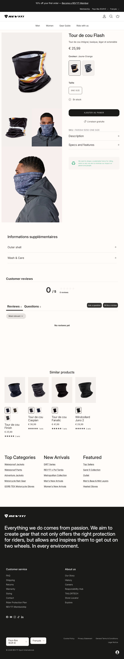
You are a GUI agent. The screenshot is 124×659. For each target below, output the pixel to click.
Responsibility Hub (74, 589)
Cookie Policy (69, 638)
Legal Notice (113, 642)
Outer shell (14, 247)
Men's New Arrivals (53, 481)
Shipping (10, 580)
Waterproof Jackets (14, 464)
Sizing (9, 593)
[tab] (32, 307)
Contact (10, 598)
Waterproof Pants (13, 470)
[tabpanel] (62, 335)
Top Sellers (88, 464)
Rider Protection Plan (16, 602)
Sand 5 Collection (91, 470)
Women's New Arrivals (55, 486)
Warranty (10, 589)
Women (49, 25)
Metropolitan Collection (55, 475)
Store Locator (71, 598)
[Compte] (103, 16)
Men (38, 25)
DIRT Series (49, 464)
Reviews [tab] (14, 306)
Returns (10, 584)
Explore (68, 602)
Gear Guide (64, 25)
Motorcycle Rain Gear (15, 481)
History (68, 580)
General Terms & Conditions (107, 638)
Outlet (86, 475)
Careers (69, 584)
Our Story (70, 575)
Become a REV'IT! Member (75, 3)
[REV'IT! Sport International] (14, 16)
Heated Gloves (90, 486)
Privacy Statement (85, 638)
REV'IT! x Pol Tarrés (53, 470)
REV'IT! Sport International (23, 650)
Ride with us (82, 25)
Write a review (110, 305)
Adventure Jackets (14, 475)
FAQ (8, 575)
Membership (85, 9)
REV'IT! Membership (16, 607)
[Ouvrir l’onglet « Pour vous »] (117, 652)
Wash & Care (16, 257)
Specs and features (81, 145)
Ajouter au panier (94, 113)
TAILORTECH (71, 593)
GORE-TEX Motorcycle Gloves (19, 486)
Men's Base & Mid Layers (95, 481)
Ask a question (94, 305)
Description (76, 136)
